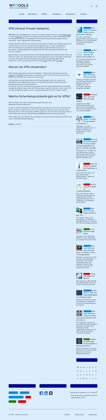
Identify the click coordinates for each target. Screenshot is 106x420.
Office (44, 14)
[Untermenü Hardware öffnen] (75, 14)
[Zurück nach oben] (102, 416)
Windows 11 (13, 392)
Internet (11, 75)
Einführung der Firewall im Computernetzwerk (86, 187)
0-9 (78, 367)
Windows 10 (24, 392)
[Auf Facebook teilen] (41, 393)
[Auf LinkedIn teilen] (46, 393)
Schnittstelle (66, 35)
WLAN (20, 75)
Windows (32, 14)
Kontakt (67, 414)
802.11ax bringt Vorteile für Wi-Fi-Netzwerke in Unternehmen (86, 167)
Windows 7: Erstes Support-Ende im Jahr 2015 (86, 212)
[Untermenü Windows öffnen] (37, 14)
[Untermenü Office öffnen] (48, 14)
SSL (10, 55)
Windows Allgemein (16, 397)
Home (21, 14)
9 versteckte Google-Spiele (89, 231)
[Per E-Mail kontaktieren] (51, 393)
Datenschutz (79, 414)
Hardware (70, 14)
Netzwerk (18, 37)
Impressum (93, 414)
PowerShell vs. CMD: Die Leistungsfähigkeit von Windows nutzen (86, 294)
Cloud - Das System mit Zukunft (89, 276)
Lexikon (83, 14)
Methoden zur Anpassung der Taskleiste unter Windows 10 (86, 53)
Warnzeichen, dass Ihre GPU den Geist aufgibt (86, 98)
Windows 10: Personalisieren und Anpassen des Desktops (86, 31)
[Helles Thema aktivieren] (96, 6)
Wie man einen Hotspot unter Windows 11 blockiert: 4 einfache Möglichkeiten (86, 250)
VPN (60, 61)
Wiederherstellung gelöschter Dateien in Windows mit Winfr (86, 342)
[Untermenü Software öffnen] (61, 14)
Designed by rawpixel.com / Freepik (83, 392)
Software (56, 14)
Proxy (45, 61)
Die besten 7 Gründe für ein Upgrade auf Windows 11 (86, 120)
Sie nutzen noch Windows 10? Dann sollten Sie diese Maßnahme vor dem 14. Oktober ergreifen (86, 143)
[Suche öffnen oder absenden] (91, 6)
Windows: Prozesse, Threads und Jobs (89, 75)
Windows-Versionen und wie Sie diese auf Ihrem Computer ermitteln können (86, 315)
